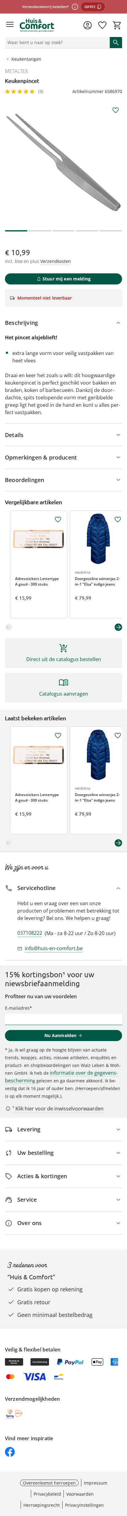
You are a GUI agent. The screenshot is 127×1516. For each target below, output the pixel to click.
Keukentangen (26, 59)
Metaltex (16, 71)
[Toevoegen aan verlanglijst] (115, 110)
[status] (56, 42)
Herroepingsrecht (41, 1505)
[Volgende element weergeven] (118, 627)
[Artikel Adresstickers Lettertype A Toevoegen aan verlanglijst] (57, 519)
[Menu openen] (10, 25)
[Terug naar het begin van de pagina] (121, 1473)
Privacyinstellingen (84, 1505)
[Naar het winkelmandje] (117, 25)
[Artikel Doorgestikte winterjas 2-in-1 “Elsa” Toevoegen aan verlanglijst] (117, 519)
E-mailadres (17, 1008)
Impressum (95, 1483)
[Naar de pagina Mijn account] (87, 25)
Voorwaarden (80, 1494)
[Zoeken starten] (116, 42)
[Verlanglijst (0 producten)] (102, 25)
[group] (63, 162)
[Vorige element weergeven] (8, 627)
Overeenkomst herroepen (49, 1483)
